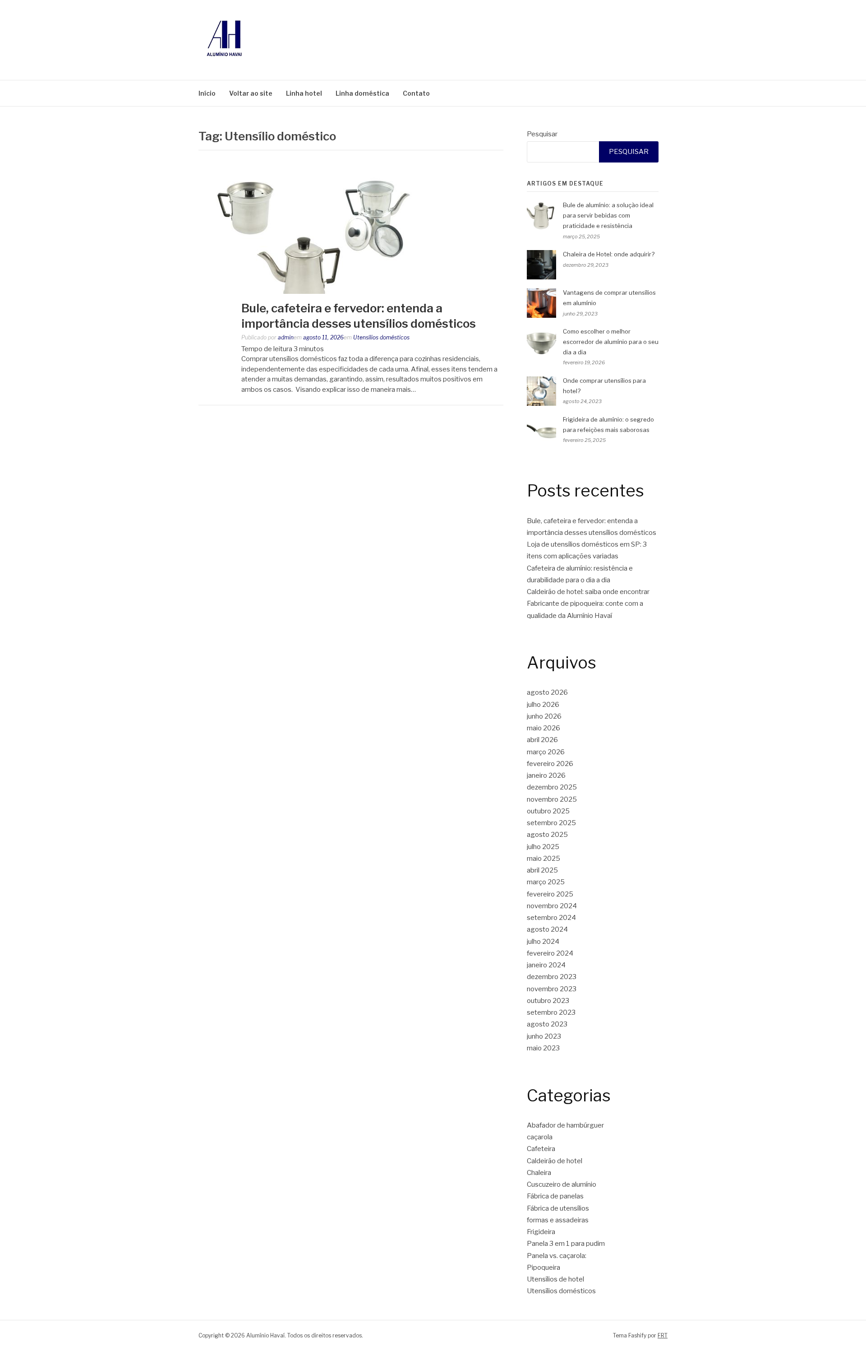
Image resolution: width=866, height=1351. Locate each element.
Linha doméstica (362, 93)
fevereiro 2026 (550, 764)
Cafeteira (541, 1149)
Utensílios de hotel (555, 1279)
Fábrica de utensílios (558, 1208)
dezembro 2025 (552, 787)
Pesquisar (542, 134)
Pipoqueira (543, 1267)
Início (207, 93)
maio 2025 (543, 858)
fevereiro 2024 (550, 953)
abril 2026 (542, 740)
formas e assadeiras (558, 1220)
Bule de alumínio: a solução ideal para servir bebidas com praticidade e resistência (608, 215)
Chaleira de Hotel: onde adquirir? (608, 254)
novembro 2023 (551, 989)
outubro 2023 (548, 1001)
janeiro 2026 (546, 775)
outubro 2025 (548, 811)
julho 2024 (543, 942)
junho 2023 (544, 1036)
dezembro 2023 (551, 977)
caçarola (540, 1137)
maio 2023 (543, 1048)
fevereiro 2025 (550, 894)
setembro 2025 (551, 823)
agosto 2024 (547, 929)
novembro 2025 (552, 799)
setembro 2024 (551, 918)
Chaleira (539, 1173)
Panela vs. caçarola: (556, 1256)
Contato (416, 93)
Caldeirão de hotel (554, 1161)
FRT (663, 1335)
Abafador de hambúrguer (565, 1125)
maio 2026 (543, 728)
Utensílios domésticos (381, 337)
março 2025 (546, 882)
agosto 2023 (547, 1024)
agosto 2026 (547, 692)
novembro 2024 (552, 906)
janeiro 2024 (546, 965)
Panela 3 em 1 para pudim (566, 1244)
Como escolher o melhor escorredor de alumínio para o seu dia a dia (611, 342)
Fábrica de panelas (555, 1196)
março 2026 (546, 752)
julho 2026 (543, 705)
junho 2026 (544, 716)
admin (286, 337)
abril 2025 (542, 870)
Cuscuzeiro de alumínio (561, 1184)
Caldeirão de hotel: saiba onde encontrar (588, 592)
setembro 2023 (551, 1012)
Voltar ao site (250, 93)
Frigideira (541, 1232)
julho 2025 (543, 847)
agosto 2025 (547, 835)
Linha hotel (304, 93)
